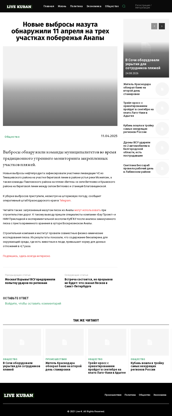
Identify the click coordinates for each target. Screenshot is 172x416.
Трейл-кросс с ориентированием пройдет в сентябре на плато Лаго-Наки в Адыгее (138, 109)
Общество (12, 136)
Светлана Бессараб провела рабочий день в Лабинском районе (138, 168)
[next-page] (162, 26)
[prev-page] (154, 26)
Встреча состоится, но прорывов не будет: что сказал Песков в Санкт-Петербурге (89, 283)
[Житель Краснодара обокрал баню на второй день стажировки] (162, 89)
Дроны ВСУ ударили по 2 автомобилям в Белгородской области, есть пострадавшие (136, 149)
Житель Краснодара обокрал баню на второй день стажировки (137, 89)
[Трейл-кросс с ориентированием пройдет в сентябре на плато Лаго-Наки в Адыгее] (162, 108)
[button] (123, 6)
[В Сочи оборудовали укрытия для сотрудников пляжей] (146, 48)
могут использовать (87, 210)
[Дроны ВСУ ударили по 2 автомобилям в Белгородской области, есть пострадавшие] (162, 147)
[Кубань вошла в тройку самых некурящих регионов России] (162, 129)
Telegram (65, 200)
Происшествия (56, 359)
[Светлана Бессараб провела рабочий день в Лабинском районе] (162, 168)
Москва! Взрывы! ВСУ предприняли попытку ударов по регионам (30, 281)
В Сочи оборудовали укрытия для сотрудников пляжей (142, 64)
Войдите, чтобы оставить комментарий (33, 303)
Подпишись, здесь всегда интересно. (27, 256)
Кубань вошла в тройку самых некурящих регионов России (138, 128)
